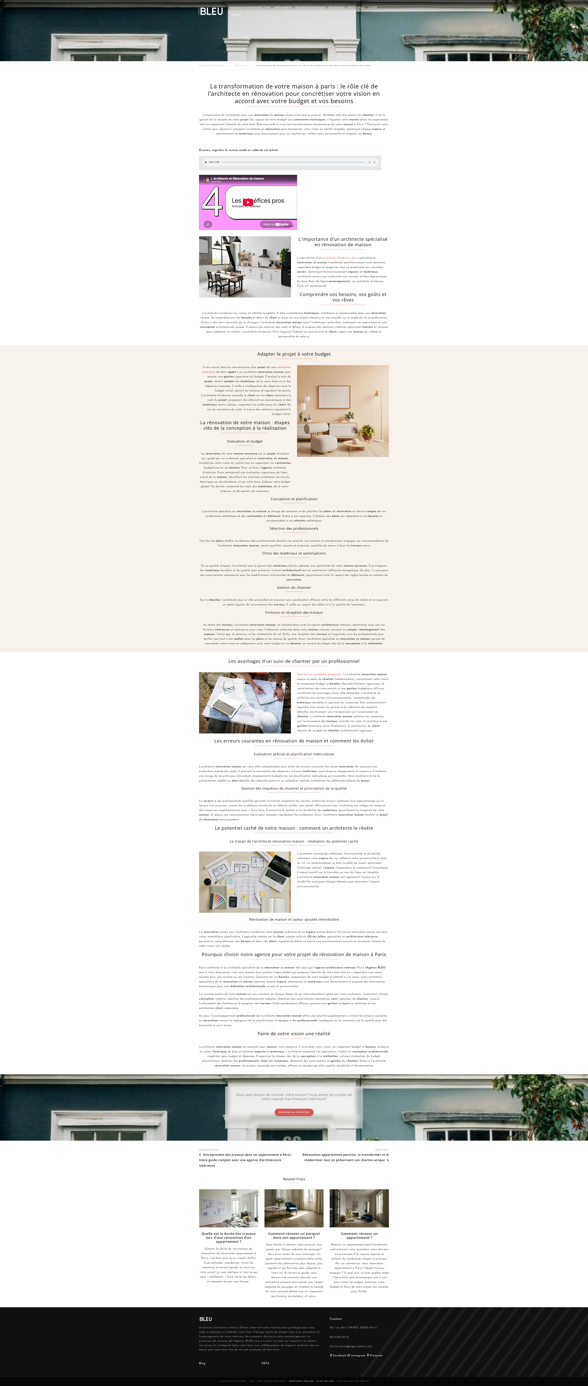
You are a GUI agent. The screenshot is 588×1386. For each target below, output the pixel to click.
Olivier (372, 7)
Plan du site (325, 1381)
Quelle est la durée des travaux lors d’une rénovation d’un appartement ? (229, 1237)
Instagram (358, 1355)
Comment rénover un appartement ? (359, 1235)
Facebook (340, 1355)
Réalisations (336, 7)
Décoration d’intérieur (310, 7)
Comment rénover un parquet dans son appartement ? (294, 1235)
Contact (235, 15)
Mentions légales (301, 1381)
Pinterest (376, 1355)
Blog (202, 1363)
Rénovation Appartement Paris (250, 7)
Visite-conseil (356, 7)
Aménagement (283, 7)
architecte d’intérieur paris (340, 258)
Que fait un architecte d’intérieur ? (320, 674)
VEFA (265, 1363)
